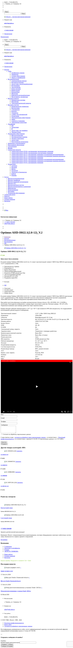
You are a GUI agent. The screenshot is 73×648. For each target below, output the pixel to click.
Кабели (13, 174)
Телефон (3, 421)
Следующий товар (6, 518)
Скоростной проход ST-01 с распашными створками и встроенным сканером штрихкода (38, 161)
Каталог (6, 69)
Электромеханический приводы (21, 103)
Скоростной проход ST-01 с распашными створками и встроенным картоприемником (37, 159)
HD (12, 125)
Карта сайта (7, 624)
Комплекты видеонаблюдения (20, 95)
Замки (13, 119)
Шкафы (10, 148)
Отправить (4, 444)
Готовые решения (9, 199)
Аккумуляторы (15, 87)
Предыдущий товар (7, 508)
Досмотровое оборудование (16, 133)
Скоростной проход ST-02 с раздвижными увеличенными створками (32, 151)
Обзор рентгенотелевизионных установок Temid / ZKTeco (16, 591)
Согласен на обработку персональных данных (16, 434)
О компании (8, 546)
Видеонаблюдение (13, 79)
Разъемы (14, 175)
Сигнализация (12, 146)
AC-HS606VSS (4, 465)
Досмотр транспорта (17, 138)
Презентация (8, 34)
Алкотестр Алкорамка (18, 121)
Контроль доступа (13, 105)
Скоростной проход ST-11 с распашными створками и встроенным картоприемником (37, 154)
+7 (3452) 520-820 (8, 30)
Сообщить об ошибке (7, 646)
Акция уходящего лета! (7, 571)
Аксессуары (15, 140)
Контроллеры (15, 108)
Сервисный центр (9, 194)
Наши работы (8, 198)
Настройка (11, 191)
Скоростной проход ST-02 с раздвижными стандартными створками (32, 153)
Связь (9, 71)
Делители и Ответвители (19, 172)
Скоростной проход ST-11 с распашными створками (27, 158)
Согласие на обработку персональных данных (18, 626)
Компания (7, 237)
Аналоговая (15, 127)
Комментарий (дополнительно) (10, 642)
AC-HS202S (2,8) (4, 454)
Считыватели (15, 109)
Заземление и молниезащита (16, 143)
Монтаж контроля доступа (16, 185)
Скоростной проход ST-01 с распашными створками (27, 162)
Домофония (11, 124)
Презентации (8, 66)
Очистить (3, 442)
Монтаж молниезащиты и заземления (19, 186)
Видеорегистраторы (17, 82)
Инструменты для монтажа (19, 97)
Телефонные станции (17, 73)
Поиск (6, 11)
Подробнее (4, 539)
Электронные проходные (19, 122)
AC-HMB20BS (4, 475)
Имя (2, 414)
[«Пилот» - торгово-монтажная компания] (17, 17)
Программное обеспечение (16, 145)
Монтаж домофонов (14, 180)
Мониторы (14, 93)
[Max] (6, 210)
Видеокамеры (15, 85)
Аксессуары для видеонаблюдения (21, 84)
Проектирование (13, 190)
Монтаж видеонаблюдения (16, 178)
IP (12, 129)
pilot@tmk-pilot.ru (9, 23)
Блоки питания (16, 89)
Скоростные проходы (14, 149)
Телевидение (12, 164)
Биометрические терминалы (20, 106)
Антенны (14, 166)
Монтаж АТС (12, 183)
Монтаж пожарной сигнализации (18, 182)
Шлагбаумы (15, 101)
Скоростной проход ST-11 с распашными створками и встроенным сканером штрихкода (38, 156)
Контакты (7, 201)
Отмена (11, 644)
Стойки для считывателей (19, 114)
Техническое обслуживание (16, 193)
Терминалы (14, 74)
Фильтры (14, 167)
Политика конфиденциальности (14, 623)
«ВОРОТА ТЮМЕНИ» (11, 551)
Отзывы (6, 549)
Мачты (13, 169)
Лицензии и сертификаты (12, 548)
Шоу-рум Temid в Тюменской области (11, 581)
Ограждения (15, 116)
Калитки (14, 111)
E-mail (2, 418)
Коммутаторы (15, 90)
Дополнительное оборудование (20, 117)
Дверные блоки (16, 132)
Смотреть (19, 451)
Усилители (14, 170)
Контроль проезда (13, 98)
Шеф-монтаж (12, 188)
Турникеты (14, 113)
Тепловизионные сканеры (19, 137)
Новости (7, 196)
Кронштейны (15, 92)
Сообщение (4, 425)
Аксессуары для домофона (19, 130)
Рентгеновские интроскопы (19, 141)
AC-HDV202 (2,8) (5, 486)
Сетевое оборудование (18, 76)
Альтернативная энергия (18, 81)
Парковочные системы (18, 100)
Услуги (6, 177)
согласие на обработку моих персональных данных (30, 437)
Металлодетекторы (17, 135)
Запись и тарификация (18, 77)
